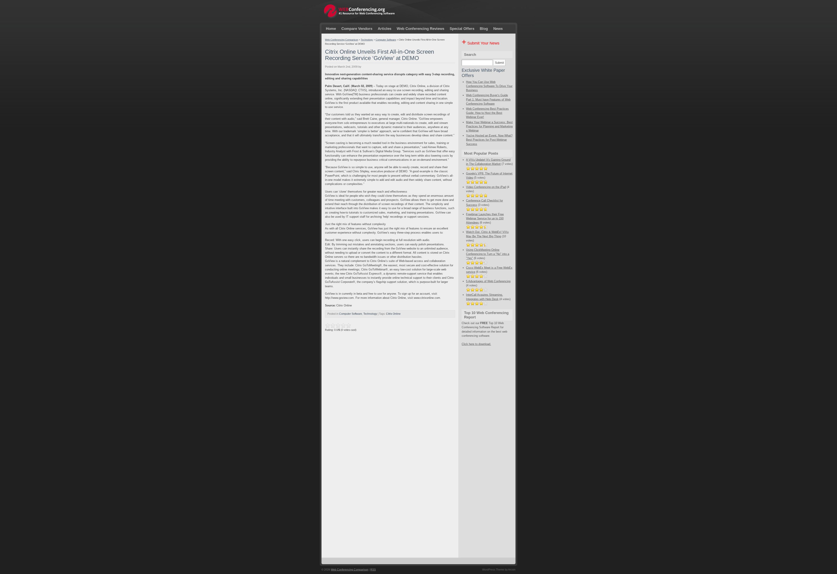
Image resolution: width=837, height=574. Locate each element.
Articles (384, 29)
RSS (373, 569)
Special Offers (462, 29)
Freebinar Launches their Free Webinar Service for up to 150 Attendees (485, 218)
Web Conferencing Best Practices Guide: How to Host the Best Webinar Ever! (487, 113)
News (498, 29)
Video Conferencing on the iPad (486, 187)
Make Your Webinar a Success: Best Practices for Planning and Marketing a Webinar (489, 126)
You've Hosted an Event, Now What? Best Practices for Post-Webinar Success (489, 139)
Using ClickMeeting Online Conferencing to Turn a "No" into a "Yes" (487, 254)
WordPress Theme (493, 569)
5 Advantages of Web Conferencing (488, 281)
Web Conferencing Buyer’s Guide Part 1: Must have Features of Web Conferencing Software (488, 99)
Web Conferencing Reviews (420, 29)
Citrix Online (393, 314)
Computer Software (386, 39)
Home (331, 29)
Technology (367, 39)
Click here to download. (476, 344)
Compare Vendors (356, 29)
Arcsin (511, 569)
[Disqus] (390, 387)
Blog (484, 29)
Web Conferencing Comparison (341, 39)
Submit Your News (480, 43)
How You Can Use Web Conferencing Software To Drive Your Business (489, 86)
